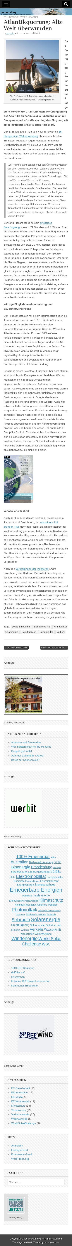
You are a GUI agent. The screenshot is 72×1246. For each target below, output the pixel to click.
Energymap (18, 976)
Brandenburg (41, 867)
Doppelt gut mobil (21, 751)
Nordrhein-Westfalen (25, 904)
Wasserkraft (52, 929)
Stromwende (18, 1110)
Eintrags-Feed (19, 1150)
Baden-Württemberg (41, 862)
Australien (19, 862)
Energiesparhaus (45, 884)
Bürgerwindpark (42, 871)
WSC (46, 944)
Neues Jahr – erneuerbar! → (54, 647)
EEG (12, 876)
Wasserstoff (27, 933)
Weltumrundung (43, 934)
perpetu (10, 33)
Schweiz (51, 914)
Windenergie (24, 938)
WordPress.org (20, 1158)
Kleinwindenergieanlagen (24, 900)
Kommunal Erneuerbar (24, 985)
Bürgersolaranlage (21, 871)
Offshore (42, 904)
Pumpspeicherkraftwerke (49, 910)
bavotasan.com (51, 1242)
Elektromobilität (42, 626)
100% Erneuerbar (21, 626)
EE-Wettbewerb (20, 1101)
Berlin (57, 862)
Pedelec (52, 904)
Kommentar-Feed (21, 1154)
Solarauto (21, 919)
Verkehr (61, 632)
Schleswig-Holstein (36, 914)
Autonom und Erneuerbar (26, 742)
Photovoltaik (24, 909)
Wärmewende (19, 1118)
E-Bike (56, 871)
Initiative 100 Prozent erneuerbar (30, 981)
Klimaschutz (60, 626)
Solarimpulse (46, 632)
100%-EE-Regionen (22, 967)
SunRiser (25, 930)
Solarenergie (11, 632)
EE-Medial (17, 1096)
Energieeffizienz (32, 881)
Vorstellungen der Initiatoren (32, 568)
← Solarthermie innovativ (16, 647)
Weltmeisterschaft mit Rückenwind (31, 746)
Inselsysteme (41, 895)
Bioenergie (20, 867)
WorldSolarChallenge (23, 1123)
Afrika (53, 857)
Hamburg (27, 895)
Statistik (15, 930)
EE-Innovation (12, 17)
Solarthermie (53, 925)
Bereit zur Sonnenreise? (25, 759)
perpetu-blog (34, 1238)
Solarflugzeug (29, 632)
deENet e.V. (18, 972)
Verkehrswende (29, 17)
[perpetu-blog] (36, 12)
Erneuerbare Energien (36, 890)
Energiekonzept (49, 880)
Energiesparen (25, 884)
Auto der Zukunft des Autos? (27, 755)
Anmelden (17, 1145)
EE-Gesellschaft (20, 1088)
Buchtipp (57, 867)
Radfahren (20, 915)
